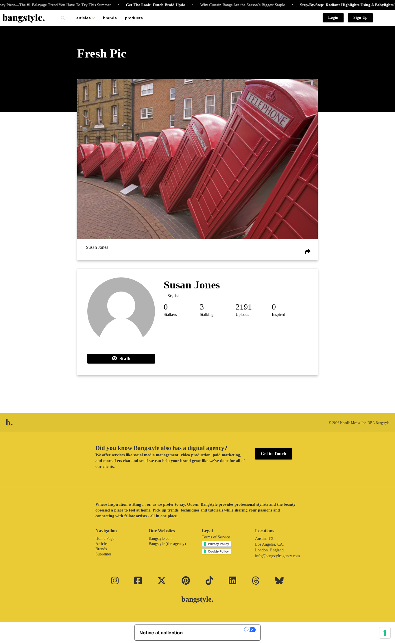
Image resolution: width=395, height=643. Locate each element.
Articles (83, 18)
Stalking (206, 314)
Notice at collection (161, 632)
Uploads (242, 314)
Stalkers (170, 314)
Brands (110, 18)
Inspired (278, 314)
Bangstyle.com (161, 538)
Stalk (123, 358)
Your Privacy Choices (216, 630)
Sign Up (360, 17)
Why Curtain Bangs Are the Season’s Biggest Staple (230, 5)
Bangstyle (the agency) (167, 544)
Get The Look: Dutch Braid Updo (143, 5)
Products (134, 18)
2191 (244, 306)
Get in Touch (273, 453)
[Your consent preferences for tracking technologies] (384, 632)
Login (333, 17)
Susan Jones (97, 247)
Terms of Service (216, 537)
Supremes (103, 554)
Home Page (104, 538)
